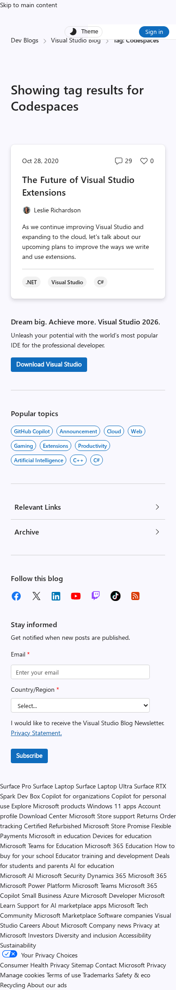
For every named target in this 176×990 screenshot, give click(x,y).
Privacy (156, 965)
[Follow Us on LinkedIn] (56, 596)
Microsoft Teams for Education (41, 845)
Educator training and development (104, 855)
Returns (147, 816)
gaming (23, 445)
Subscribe (29, 755)
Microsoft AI (17, 875)
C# (96, 460)
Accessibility (135, 935)
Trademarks (98, 975)
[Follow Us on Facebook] (16, 596)
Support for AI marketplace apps (62, 905)
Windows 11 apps (111, 806)
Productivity (92, 445)
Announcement (78, 431)
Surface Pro (15, 786)
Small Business (41, 895)
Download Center (43, 816)
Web (136, 431)
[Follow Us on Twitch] (95, 596)
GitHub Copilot (32, 431)
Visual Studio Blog (76, 40)
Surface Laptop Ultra (104, 786)
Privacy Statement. (36, 732)
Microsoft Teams (94, 885)
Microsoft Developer (109, 895)
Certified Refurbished (52, 825)
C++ (78, 460)
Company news (110, 925)
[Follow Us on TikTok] (115, 596)
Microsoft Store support (102, 816)
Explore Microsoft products (48, 806)
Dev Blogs (24, 40)
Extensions (55, 445)
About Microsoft (64, 925)
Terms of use (63, 975)
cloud (114, 431)
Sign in (154, 31)
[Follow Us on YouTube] (75, 596)
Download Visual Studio (49, 364)
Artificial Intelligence (38, 460)
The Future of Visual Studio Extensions (78, 185)
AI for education (92, 865)
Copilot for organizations (76, 796)
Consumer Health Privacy (34, 965)
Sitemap (82, 965)
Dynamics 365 (106, 875)
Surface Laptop (53, 786)
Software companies (125, 915)
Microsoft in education (60, 835)
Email (20, 654)
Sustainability (18, 945)
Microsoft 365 (147, 875)
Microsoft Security (60, 875)
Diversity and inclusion (86, 935)
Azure (71, 895)
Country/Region (35, 689)
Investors (40, 935)
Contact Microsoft (120, 965)
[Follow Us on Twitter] (36, 596)
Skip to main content (28, 4)
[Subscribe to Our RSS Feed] (135, 596)
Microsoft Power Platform (35, 885)
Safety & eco (133, 975)
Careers (29, 925)
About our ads (47, 985)
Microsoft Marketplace (65, 915)
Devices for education (122, 835)
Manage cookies (22, 975)
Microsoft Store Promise (116, 825)
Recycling (12, 985)
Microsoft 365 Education (119, 845)
